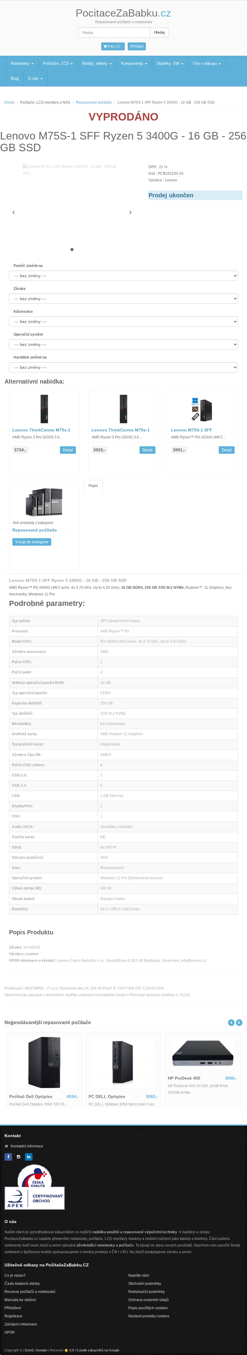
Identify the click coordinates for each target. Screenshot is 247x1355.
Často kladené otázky (22, 1283)
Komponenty (132, 63)
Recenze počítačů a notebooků (30, 1292)
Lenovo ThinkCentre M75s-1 (41, 430)
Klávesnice (23, 311)
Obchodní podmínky (144, 1283)
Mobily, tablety (95, 63)
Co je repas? (15, 1275)
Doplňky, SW (168, 63)
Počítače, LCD (56, 63)
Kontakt (41, 1350)
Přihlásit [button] (136, 46)
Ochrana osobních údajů (148, 1300)
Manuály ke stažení (20, 1300)
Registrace (13, 1316)
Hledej (159, 32)
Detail (68, 450)
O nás (34, 78)
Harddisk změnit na (30, 357)
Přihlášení (13, 1308)
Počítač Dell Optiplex (168, 1092)
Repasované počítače (94, 102)
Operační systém (28, 334)
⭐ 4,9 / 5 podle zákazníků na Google (91, 1350)
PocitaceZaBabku (123, 13)
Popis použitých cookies (148, 1308)
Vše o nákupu (205, 63)
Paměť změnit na (28, 266)
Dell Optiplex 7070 (86, 1092)
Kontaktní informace (27, 1146)
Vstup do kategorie (31, 542)
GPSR (10, 1332)
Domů (9, 102)
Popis (93, 486)
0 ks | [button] (114, 46)
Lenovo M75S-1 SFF (191, 430)
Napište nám (138, 1275)
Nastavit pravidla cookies (148, 1316)
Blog (15, 78)
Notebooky (21, 63)
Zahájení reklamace (21, 1324)
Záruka (20, 289)
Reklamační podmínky (146, 1292)
